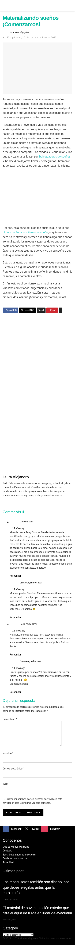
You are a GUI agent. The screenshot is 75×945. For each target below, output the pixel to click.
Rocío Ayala (25, 624)
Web (5, 784)
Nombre (8, 753)
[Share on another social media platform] (60, 310)
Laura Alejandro (21, 32)
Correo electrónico (13, 769)
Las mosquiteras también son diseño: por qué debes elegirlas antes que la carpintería (36, 887)
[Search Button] (70, 5)
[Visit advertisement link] (37, 352)
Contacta (7, 851)
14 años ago (18, 528)
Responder (15, 576)
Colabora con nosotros (15, 858)
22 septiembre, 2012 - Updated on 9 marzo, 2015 (32, 38)
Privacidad (8, 862)
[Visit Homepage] (37, 5)
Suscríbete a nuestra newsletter (19, 855)
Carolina (24, 522)
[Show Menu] (4, 5)
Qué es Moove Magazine (16, 847)
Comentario (10, 719)
